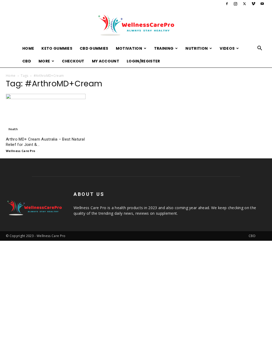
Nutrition (196, 48)
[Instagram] (236, 3)
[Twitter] (244, 3)
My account (105, 61)
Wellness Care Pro (20, 151)
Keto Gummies (56, 48)
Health (13, 129)
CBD (26, 61)
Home (28, 48)
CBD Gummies (94, 48)
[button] (259, 48)
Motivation (129, 48)
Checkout (73, 61)
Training (164, 48)
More (44, 61)
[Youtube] (262, 3)
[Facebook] (227, 3)
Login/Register (143, 61)
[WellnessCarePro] (136, 25)
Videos (227, 48)
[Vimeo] (253, 3)
